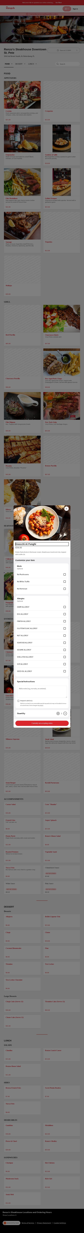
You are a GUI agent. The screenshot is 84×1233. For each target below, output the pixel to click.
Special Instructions (26, 681)
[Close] (66, 508)
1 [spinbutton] (61, 713)
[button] (42, 523)
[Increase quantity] (65, 713)
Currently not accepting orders (42, 723)
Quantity (21, 713)
